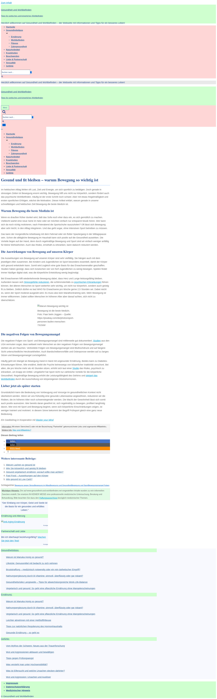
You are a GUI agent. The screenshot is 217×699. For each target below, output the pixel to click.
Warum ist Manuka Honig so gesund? (25, 557)
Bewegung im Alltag (42, 485)
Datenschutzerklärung (18, 687)
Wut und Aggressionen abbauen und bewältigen (30, 652)
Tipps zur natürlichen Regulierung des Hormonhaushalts (34, 626)
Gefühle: (5, 639)
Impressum (12, 683)
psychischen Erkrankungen (87, 282)
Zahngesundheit (19, 46)
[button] (11, 441)
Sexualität (10, 63)
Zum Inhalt (6, 3)
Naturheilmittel (13, 50)
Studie (75, 368)
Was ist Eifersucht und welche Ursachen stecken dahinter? (35, 671)
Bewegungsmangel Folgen (98, 485)
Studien (97, 340)
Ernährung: (6, 594)
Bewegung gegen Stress (24, 485)
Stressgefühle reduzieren (36, 282)
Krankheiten (12, 53)
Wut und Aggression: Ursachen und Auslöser (28, 677)
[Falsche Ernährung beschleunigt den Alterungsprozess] (13, 522)
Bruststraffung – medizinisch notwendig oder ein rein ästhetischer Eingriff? (43, 569)
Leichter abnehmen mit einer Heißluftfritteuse (28, 620)
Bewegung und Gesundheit (60, 485)
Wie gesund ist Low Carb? (19, 479)
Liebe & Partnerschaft (16, 59)
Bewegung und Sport (79, 485)
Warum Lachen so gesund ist (20, 465)
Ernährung (16, 37)
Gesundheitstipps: (10, 550)
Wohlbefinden (17, 40)
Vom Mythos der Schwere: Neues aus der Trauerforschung (35, 646)
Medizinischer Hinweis (18, 690)
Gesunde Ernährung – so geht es (22, 632)
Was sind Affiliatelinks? (22, 430)
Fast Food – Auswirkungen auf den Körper (27, 475)
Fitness (14, 43)
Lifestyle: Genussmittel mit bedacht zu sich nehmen (32, 563)
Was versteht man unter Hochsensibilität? (27, 664)
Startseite (10, 27)
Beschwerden (12, 56)
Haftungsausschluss (48, 498)
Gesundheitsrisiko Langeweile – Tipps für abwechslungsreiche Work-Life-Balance (47, 582)
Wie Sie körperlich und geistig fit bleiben (26, 468)
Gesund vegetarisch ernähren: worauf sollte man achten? (34, 472)
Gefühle (9, 66)
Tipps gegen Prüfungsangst (20, 658)
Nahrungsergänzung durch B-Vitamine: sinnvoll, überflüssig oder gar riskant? (44, 576)
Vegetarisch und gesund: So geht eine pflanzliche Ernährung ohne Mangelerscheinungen (50, 588)
